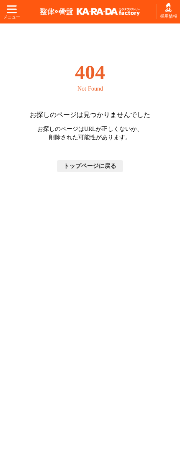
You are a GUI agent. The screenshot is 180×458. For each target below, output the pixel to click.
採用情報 (168, 16)
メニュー (11, 17)
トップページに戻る (90, 166)
